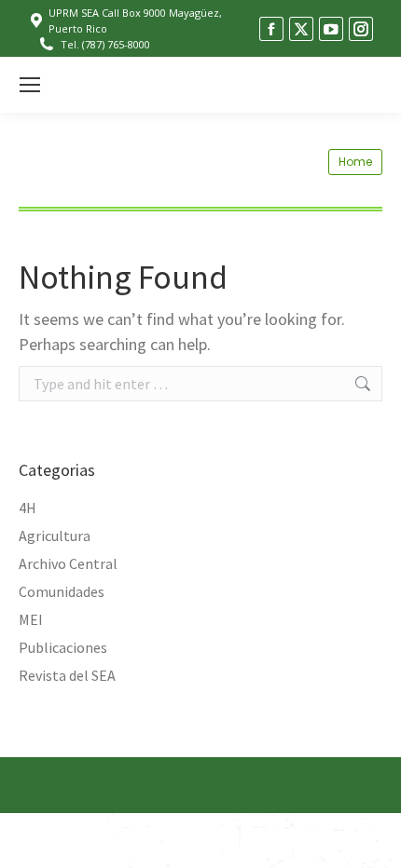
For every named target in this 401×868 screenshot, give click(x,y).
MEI (31, 619)
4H (27, 507)
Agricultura (54, 535)
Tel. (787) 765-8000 (105, 44)
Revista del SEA (67, 675)
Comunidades (61, 591)
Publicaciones (63, 647)
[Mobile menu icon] (30, 85)
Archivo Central (68, 563)
